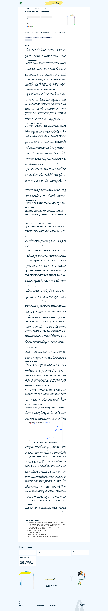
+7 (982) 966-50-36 (24, 601)
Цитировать (44, 25)
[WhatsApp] (32, 26)
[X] (30, 26)
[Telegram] (29, 26)
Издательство (31, 2)
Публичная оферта (83, 606)
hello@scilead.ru (24, 603)
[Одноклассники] (28, 26)
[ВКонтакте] (27, 26)
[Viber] (31, 26)
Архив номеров (25, 2)
